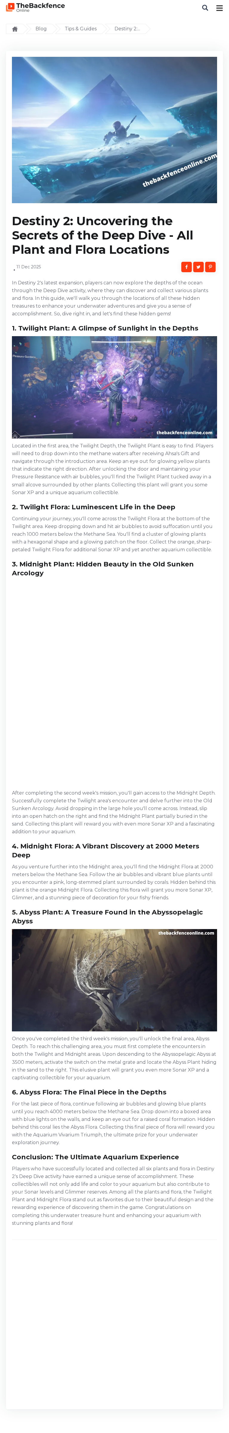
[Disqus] (114, 1326)
